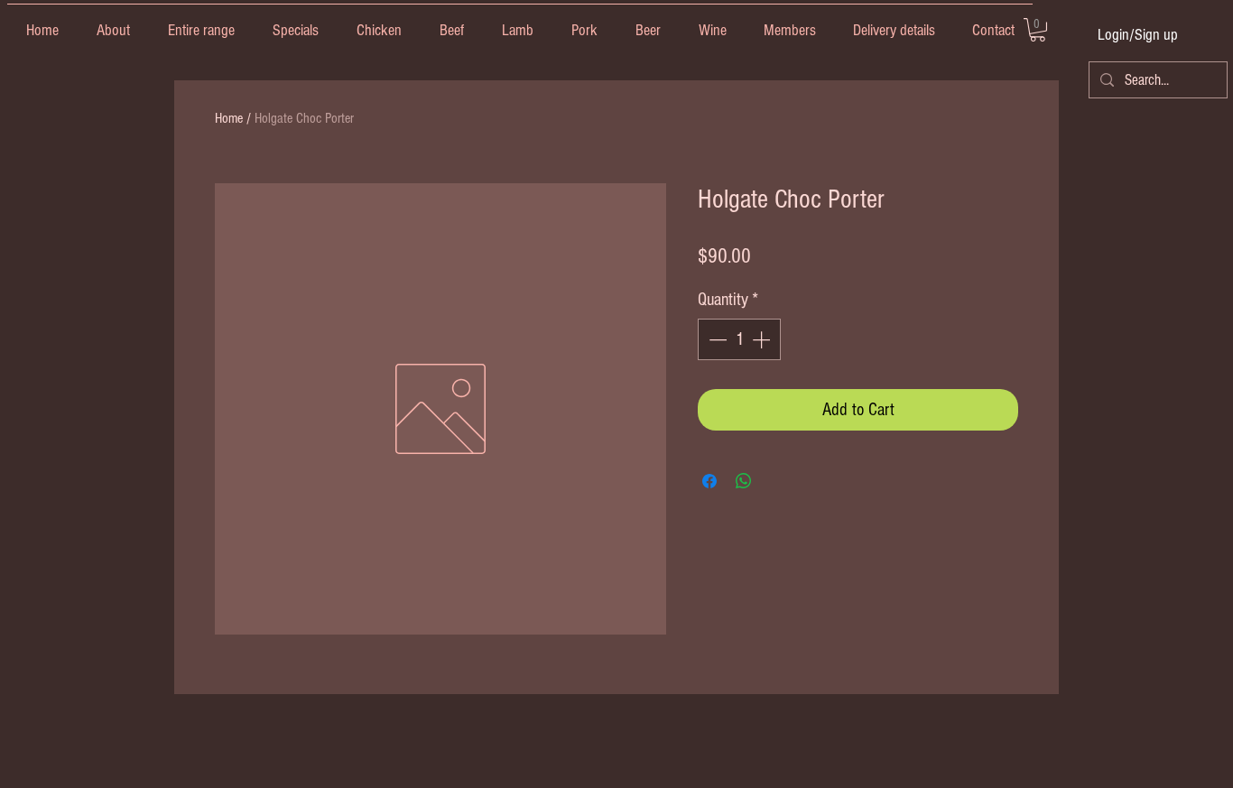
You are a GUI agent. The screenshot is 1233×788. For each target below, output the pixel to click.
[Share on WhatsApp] (744, 481)
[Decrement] (715, 339)
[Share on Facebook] (709, 481)
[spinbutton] (739, 339)
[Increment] (762, 339)
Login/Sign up (1138, 34)
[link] (1038, 30)
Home (229, 118)
